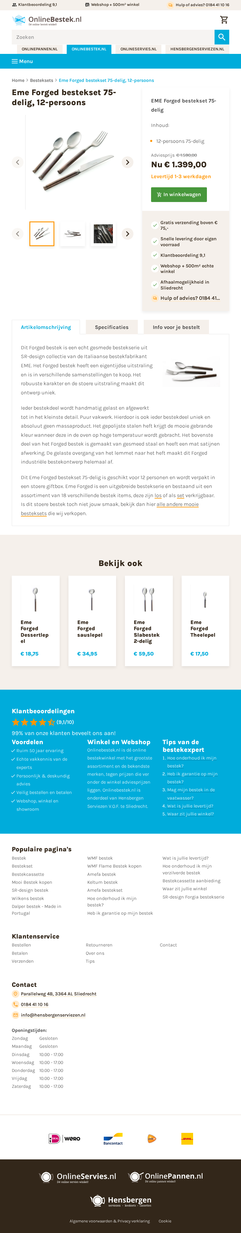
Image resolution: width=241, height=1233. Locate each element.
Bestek (19, 858)
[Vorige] (18, 162)
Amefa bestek (101, 874)
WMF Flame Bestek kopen (114, 866)
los (158, 495)
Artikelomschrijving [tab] (46, 327)
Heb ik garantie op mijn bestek (120, 913)
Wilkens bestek (28, 898)
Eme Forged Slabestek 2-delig (147, 632)
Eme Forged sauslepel (90, 628)
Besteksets (41, 80)
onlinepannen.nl (40, 49)
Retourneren (99, 945)
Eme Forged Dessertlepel (34, 632)
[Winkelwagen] (224, 20)
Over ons (95, 953)
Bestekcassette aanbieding (191, 880)
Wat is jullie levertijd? (190, 806)
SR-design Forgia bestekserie (193, 897)
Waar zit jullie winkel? (190, 814)
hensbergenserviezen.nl (197, 49)
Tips (90, 961)
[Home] (46, 20)
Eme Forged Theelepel (202, 628)
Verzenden (23, 961)
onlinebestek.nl (89, 49)
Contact (168, 945)
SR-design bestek (30, 890)
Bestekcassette (28, 874)
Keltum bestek (102, 882)
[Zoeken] (222, 37)
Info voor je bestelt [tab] (176, 327)
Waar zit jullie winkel (185, 888)
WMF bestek (100, 858)
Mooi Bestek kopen (32, 882)
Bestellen (21, 945)
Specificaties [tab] (112, 327)
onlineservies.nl (138, 49)
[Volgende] (127, 162)
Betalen (20, 953)
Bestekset (22, 866)
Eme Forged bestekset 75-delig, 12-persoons (106, 80)
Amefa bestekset (105, 890)
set (180, 495)
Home (18, 80)
